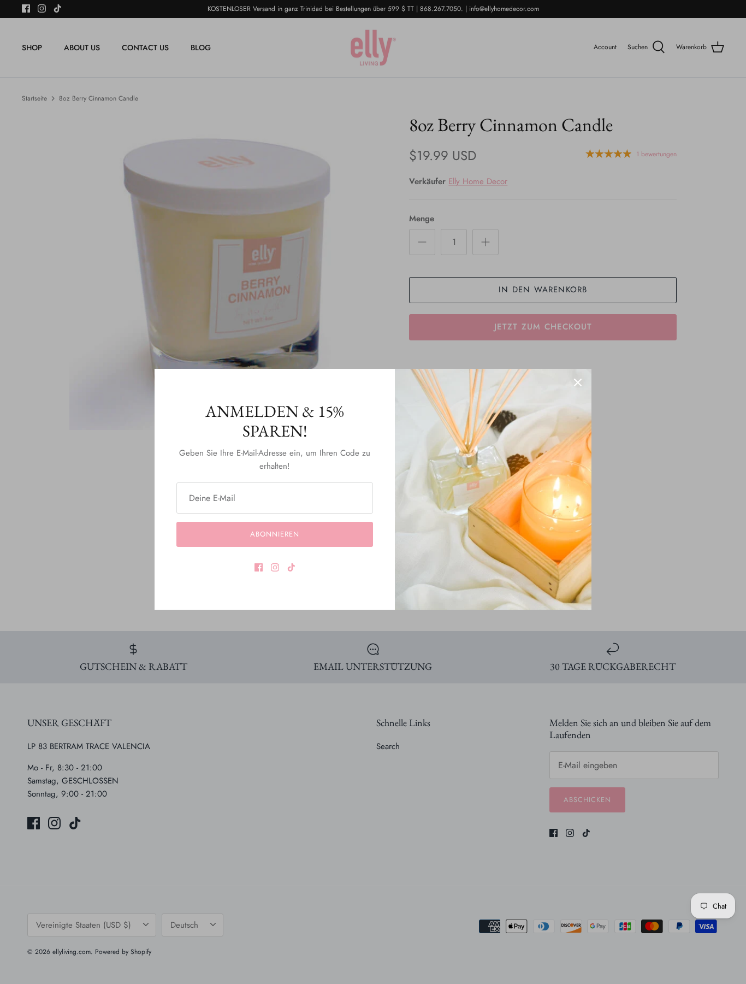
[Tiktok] (291, 567)
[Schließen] (578, 382)
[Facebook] (258, 567)
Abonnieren (274, 534)
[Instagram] (275, 567)
